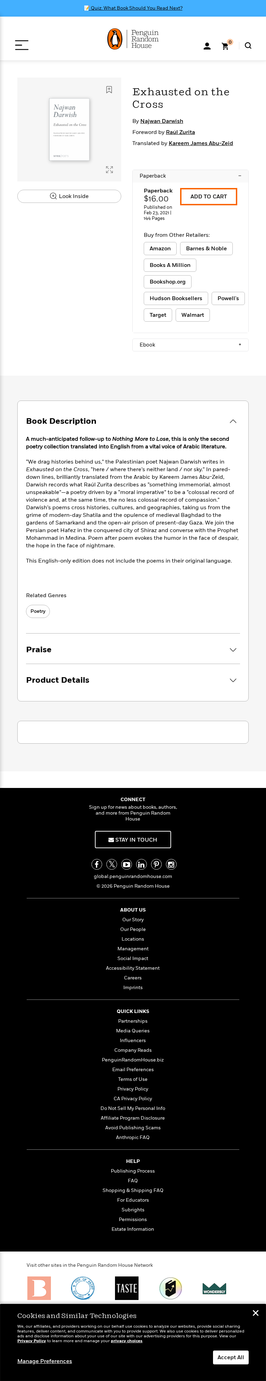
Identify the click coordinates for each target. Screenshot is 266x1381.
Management (133, 948)
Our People (133, 929)
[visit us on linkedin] (141, 864)
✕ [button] (255, 1313)
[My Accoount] (207, 45)
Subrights (133, 1210)
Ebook (190, 345)
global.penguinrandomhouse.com (133, 876)
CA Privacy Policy (133, 1098)
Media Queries (133, 1031)
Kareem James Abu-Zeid (201, 143)
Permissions (133, 1219)
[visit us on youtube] (126, 864)
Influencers (133, 1040)
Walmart (192, 315)
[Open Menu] (22, 45)
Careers (133, 978)
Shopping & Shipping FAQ (133, 1190)
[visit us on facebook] (96, 864)
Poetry (37, 611)
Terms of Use (133, 1079)
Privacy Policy (132, 1089)
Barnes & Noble (206, 248)
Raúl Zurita (180, 132)
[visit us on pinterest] (156, 864)
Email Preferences (133, 1069)
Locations (133, 939)
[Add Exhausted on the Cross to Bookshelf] (109, 89)
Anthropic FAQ (133, 1137)
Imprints (133, 987)
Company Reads (133, 1050)
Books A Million (170, 265)
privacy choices (126, 1341)
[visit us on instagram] (171, 864)
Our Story (133, 919)
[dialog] (133, 1342)
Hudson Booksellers (176, 298)
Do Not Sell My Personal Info (132, 1108)
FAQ (133, 1180)
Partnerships (133, 1021)
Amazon (160, 248)
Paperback (190, 176)
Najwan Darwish (161, 121)
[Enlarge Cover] (109, 169)
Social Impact (132, 958)
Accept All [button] (231, 1357)
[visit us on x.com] (111, 864)
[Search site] (248, 45)
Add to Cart (208, 196)
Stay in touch (135, 840)
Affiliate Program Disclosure (133, 1118)
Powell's (228, 298)
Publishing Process (133, 1171)
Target (158, 315)
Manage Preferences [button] (44, 1361)
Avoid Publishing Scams (133, 1127)
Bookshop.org (168, 282)
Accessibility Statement (133, 968)
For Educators (133, 1200)
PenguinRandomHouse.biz (133, 1060)
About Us (133, 910)
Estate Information (133, 1229)
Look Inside (73, 196)
